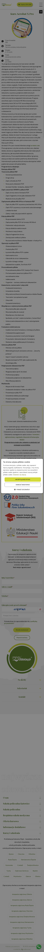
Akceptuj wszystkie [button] (22, 479)
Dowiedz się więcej (19, 475)
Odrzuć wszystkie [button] (23, 485)
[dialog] (22, 476)
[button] (22, 489)
